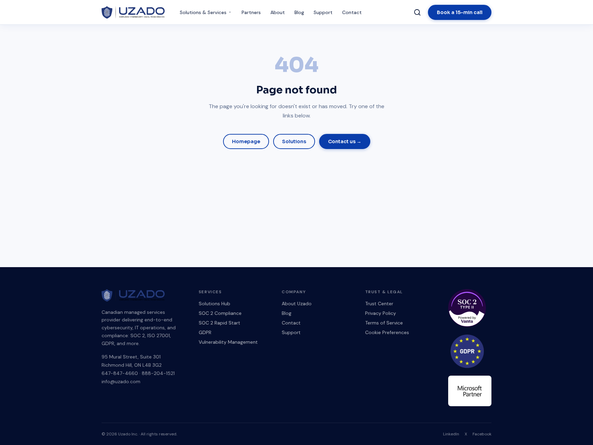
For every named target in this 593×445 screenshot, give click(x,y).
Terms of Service (384, 323)
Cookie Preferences (387, 332)
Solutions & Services (203, 12)
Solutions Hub (214, 303)
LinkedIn (451, 434)
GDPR (205, 332)
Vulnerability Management (228, 342)
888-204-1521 (158, 373)
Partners (251, 12)
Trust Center (379, 303)
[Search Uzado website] (417, 12)
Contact (352, 12)
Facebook (482, 434)
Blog (299, 12)
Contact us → (344, 141)
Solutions (294, 141)
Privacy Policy (380, 313)
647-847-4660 (120, 373)
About (277, 12)
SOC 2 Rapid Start (219, 323)
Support (323, 12)
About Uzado (297, 303)
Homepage (246, 141)
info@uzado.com (121, 381)
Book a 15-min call (459, 12)
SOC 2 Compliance (220, 313)
